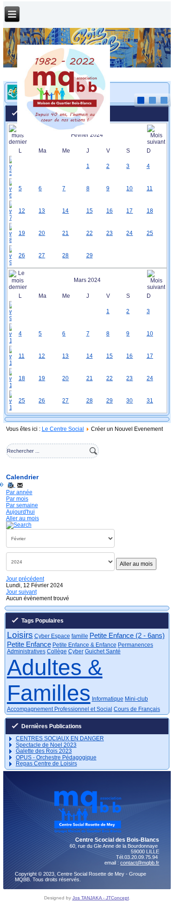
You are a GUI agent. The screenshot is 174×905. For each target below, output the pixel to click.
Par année (19, 492)
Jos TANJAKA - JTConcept (100, 897)
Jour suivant (21, 592)
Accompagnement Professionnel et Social (59, 709)
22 (89, 233)
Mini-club (136, 699)
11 (150, 188)
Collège (57, 651)
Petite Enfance (29, 644)
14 (65, 211)
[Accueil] (63, 132)
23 (109, 233)
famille (79, 636)
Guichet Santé (103, 651)
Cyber (76, 651)
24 (129, 233)
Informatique (107, 699)
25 (150, 233)
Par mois (17, 499)
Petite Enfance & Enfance (84, 645)
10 (129, 188)
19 (22, 233)
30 (129, 400)
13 (42, 211)
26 (22, 255)
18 (150, 211)
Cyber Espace (52, 636)
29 (89, 255)
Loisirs (20, 635)
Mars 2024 (87, 280)
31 (150, 400)
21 (65, 233)
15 (89, 211)
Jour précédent (25, 579)
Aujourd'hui (20, 512)
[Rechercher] (19, 525)
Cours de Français (137, 709)
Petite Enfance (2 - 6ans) (127, 635)
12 (22, 211)
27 (42, 255)
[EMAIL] (20, 485)
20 (42, 233)
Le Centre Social (63, 429)
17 (129, 211)
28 (65, 255)
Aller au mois (22, 518)
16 (109, 211)
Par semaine (22, 505)
